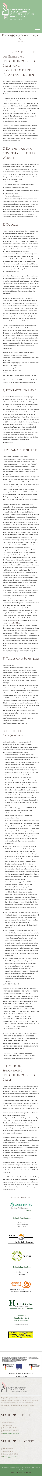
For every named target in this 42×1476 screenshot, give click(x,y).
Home (12, 1472)
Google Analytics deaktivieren (11, 623)
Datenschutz (27, 1472)
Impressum (19, 1472)
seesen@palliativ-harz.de (11, 1433)
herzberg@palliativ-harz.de (11, 1457)
